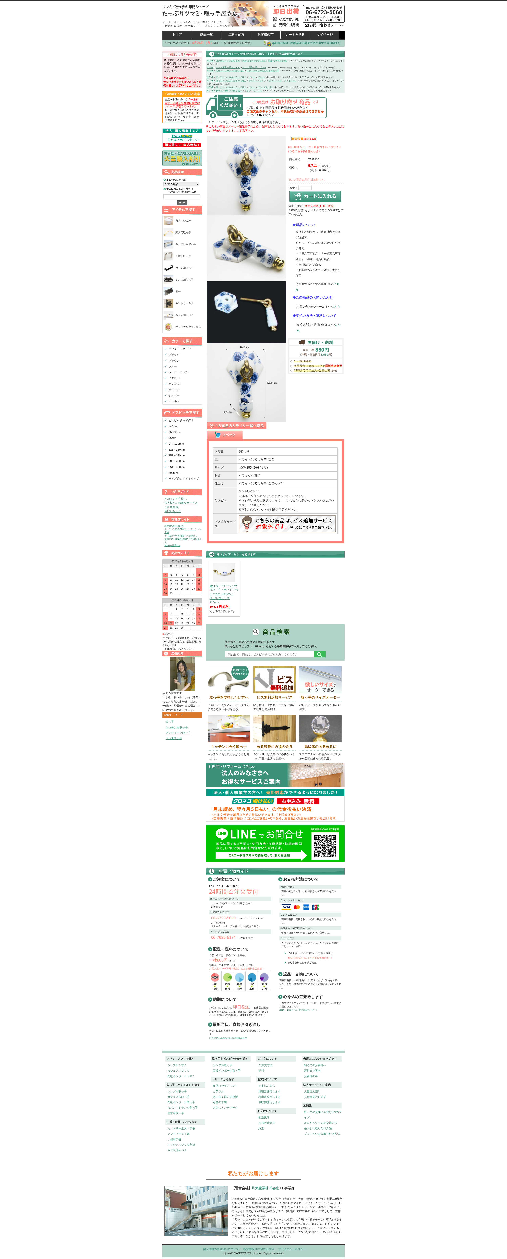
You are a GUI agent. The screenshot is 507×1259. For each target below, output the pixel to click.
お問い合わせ (172, 511)
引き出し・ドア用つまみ (228, 60)
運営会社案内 (312, 1070)
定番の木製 (220, 1102)
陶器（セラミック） (225, 1085)
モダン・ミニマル (253, 90)
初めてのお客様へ (175, 498)
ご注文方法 (265, 1065)
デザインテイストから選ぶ (229, 90)
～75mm (174, 426)
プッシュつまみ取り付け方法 (322, 1133)
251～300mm (177, 467)
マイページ (325, 34)
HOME (210, 60)
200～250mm (177, 461)
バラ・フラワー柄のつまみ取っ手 (263, 70)
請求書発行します (269, 1096)
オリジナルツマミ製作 (188, 326)
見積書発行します (269, 1091)
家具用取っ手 (183, 232)
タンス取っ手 (174, 738)
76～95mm (175, 432)
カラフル (218, 1091)
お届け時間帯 (266, 1122)
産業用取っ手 (183, 256)
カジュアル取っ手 (178, 1096)
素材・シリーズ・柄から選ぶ (230, 70)
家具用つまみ (183, 220)
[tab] (225, 435)
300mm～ (175, 472)
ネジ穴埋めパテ (184, 315)
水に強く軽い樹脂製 (225, 1096)
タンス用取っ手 (184, 279)
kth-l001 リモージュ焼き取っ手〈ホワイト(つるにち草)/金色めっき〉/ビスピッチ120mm (224, 594)
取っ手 (170, 721)
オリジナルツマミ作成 (181, 1144)
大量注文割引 (312, 1091)
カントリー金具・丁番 (181, 1128)
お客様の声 (266, 34)
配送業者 (264, 1117)
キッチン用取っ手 (185, 244)
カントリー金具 (184, 303)
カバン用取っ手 (184, 267)
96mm (172, 437)
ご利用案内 (236, 34)
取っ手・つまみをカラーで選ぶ (231, 77)
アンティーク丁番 (178, 1133)
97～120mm (176, 443)
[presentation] (225, 435)
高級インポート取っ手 (181, 1102)
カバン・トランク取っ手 (182, 1107)
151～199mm (177, 455)
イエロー (174, 378)
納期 (261, 1128)
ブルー (173, 366)
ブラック (174, 354)
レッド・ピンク (178, 372)
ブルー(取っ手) (265, 87)
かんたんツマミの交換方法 (320, 1122)
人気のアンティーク (225, 1107)
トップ (177, 34)
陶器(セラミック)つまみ (254, 60)
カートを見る (295, 34)
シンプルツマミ (177, 1065)
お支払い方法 (266, 1085)
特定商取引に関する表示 (258, 1249)
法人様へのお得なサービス (181, 502)
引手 (178, 291)
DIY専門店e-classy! (173, 526)
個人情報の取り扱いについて (221, 1249)
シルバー (174, 395)
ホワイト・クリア (180, 349)
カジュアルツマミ (178, 1070)
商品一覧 (206, 34)
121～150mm (177, 449)
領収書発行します (269, 1102)
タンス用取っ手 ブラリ (254, 67)
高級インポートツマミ (181, 1076)
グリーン (174, 389)
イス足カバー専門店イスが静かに (180, 535)
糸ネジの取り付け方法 (318, 1128)
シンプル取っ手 (177, 1091)
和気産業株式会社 (266, 1188)
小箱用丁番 (174, 1139)
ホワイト (292, 80)
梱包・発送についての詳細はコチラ (298, 1010)
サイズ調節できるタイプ (184, 478)
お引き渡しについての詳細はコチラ (228, 1037)
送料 (261, 1070)
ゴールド (174, 401)
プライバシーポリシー (292, 1249)
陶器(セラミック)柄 (277, 60)
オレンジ (174, 383)
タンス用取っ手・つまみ (228, 67)
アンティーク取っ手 (178, 732)
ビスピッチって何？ (181, 420)
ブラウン (174, 360)
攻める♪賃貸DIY (172, 545)
